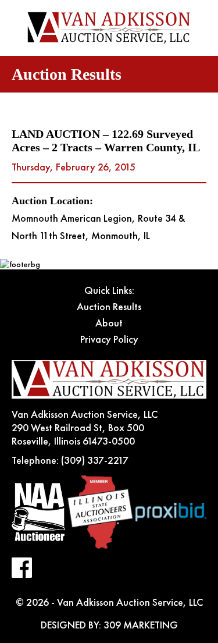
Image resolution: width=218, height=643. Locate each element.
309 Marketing (140, 624)
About (109, 322)
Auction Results (109, 306)
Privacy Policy (109, 339)
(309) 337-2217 (94, 460)
